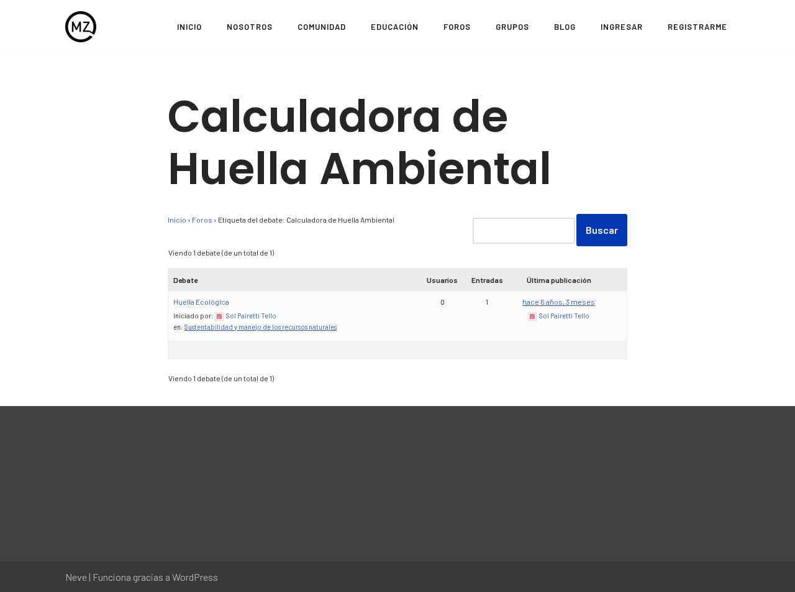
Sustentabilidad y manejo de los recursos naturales (260, 327)
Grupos (512, 27)
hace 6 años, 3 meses (558, 301)
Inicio (189, 27)
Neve (76, 577)
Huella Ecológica (201, 301)
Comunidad (322, 27)
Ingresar (622, 27)
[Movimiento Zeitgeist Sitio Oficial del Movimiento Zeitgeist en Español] (80, 26)
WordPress (195, 577)
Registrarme (697, 27)
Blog (565, 27)
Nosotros (250, 27)
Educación (395, 27)
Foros (457, 27)
